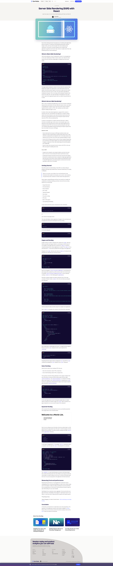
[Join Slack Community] (73, 556)
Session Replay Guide (55, 553)
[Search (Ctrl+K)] (52, 1)
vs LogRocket (64, 552)
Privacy (73, 553)
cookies (55, 564)
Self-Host (72, 1)
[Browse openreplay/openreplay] (72, 556)
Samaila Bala (56, 16)
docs (43, 511)
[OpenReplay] (36, 561)
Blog (52, 552)
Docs (49, 1)
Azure (43, 552)
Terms (72, 552)
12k (55, 1)
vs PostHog (63, 553)
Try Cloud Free (79, 1)
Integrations (34, 553)
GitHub (68, 508)
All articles (57, 5)
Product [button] (42, 1)
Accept (78, 564)
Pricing (47, 1)
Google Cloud (44, 553)
